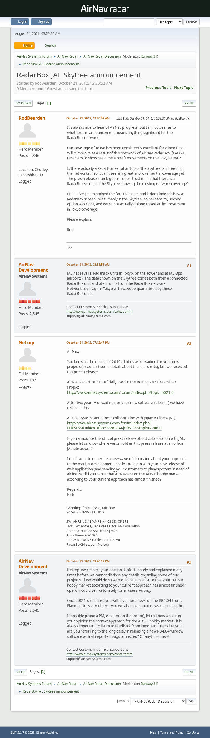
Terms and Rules (171, 732)
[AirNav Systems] (21, 320)
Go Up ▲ (193, 732)
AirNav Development (33, 267)
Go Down (23, 103)
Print (189, 103)
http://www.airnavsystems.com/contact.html (99, 311)
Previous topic (158, 87)
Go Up (20, 672)
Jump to (123, 701)
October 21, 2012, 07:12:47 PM (88, 342)
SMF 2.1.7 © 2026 (22, 732)
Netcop (26, 343)
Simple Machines (47, 732)
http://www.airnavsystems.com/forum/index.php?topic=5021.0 (120, 392)
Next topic (183, 87)
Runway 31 (149, 56)
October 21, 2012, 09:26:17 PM (88, 561)
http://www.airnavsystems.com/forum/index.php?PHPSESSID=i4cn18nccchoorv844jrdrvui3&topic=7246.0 (114, 426)
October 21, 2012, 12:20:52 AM (88, 118)
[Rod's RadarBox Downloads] (21, 162)
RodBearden (32, 118)
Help (153, 732)
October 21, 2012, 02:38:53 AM (88, 264)
